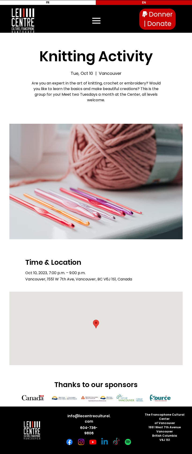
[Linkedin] (104, 442)
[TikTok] (116, 442)
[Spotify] (128, 442)
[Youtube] (93, 442)
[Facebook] (69, 442)
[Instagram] (81, 442)
